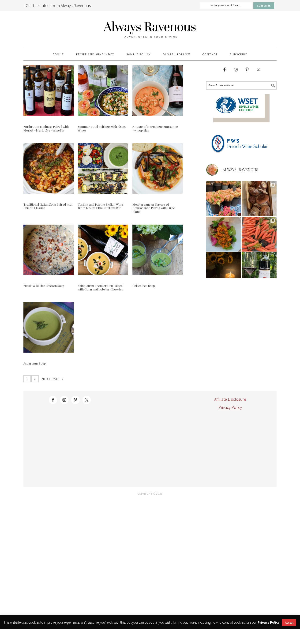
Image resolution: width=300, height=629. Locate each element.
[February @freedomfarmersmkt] (259, 234)
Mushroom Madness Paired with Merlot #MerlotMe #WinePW (46, 128)
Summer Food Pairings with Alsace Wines (102, 128)
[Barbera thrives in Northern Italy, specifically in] (259, 269)
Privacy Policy (230, 407)
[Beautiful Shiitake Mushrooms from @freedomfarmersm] (259, 198)
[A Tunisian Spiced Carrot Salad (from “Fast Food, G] (223, 234)
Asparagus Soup (34, 363)
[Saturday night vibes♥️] (223, 269)
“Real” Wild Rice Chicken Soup (43, 286)
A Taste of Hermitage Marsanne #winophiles (155, 128)
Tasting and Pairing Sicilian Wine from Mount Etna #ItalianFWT (100, 206)
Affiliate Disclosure (230, 399)
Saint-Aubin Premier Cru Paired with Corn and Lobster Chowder (100, 287)
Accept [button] (289, 623)
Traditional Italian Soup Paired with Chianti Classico (47, 206)
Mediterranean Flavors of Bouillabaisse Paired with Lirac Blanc (153, 208)
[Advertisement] (147, 443)
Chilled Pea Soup (143, 286)
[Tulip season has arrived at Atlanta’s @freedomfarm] (223, 198)
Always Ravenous (150, 29)
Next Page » (53, 379)
